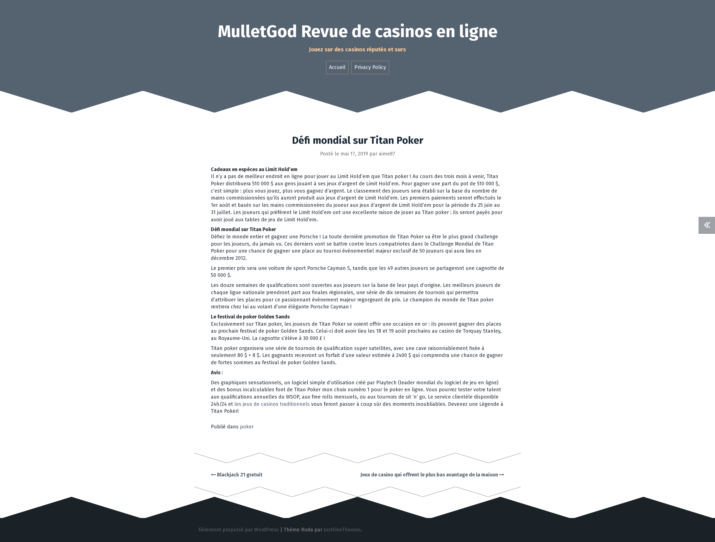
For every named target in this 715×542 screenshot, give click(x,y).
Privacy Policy (370, 67)
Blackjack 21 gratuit (239, 475)
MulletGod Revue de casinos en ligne (357, 31)
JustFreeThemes (342, 530)
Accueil (337, 67)
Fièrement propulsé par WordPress (238, 530)
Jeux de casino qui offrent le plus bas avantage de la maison (429, 475)
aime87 (387, 154)
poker (247, 427)
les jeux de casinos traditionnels (272, 404)
